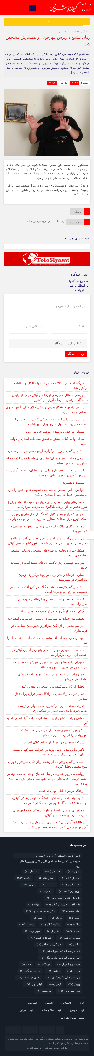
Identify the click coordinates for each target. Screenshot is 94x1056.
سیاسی (73, 931)
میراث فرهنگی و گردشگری (63, 977)
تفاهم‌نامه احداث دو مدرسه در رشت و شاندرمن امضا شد (46, 618)
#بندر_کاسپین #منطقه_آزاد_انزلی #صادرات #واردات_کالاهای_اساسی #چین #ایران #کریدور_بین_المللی (49, 856)
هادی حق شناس (28, 977)
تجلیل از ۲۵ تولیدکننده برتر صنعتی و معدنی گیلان (51, 686)
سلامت (73, 924)
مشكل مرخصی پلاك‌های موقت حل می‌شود (55, 431)
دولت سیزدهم (71, 911)
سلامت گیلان (50, 924)
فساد (26, 964)
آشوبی (74, 871)
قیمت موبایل (26, 1010)
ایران (28, 884)
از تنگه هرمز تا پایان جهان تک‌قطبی (61, 791)
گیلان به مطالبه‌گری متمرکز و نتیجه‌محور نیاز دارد (51, 611)
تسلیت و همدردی (72, 482)
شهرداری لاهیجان (41, 937)
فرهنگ (44, 964)
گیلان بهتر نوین (69, 990)
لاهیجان (73, 970)
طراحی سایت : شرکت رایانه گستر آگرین (47, 1048)
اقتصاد (23, 878)
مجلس (54, 970)
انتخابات (48, 884)
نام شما (80, 326)
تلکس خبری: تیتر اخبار (71, 1017)
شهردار (53, 931)
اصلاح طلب (46, 878)
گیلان (55, 984)
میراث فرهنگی (30, 970)
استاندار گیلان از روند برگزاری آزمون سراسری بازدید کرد (46, 451)
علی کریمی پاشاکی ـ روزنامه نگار (60, 957)
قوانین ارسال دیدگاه (68, 343)
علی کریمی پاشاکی (49, 944)
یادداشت (44, 990)
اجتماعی (53, 871)
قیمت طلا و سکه (51, 1010)
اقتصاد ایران (71, 884)
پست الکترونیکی (35, 326)
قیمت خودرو (77, 1010)
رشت (74, 917)
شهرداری (32, 931)
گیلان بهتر (34, 984)
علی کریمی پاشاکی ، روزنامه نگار (60, 951)
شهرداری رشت (69, 937)
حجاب (46, 891)
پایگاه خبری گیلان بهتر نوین (32, 1038)
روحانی (56, 917)
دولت (33, 904)
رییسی (38, 917)
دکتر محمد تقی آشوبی (40, 911)
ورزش (74, 984)
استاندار (31, 871)
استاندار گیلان (70, 878)
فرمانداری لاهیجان (68, 964)
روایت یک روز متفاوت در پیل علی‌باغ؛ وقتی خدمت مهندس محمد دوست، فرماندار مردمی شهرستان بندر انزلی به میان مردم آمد (47, 778)
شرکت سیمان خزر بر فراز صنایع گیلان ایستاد (54, 742)
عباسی (74, 944)
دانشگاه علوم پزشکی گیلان (63, 897)
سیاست (26, 924)
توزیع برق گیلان (69, 891)
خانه (82, 1002)
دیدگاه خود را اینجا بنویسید (69, 306)
